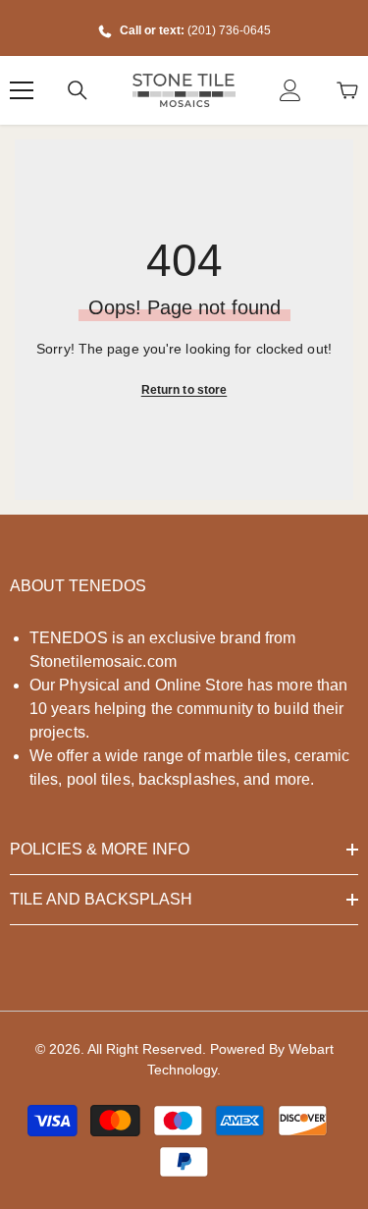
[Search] (77, 90)
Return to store (184, 390)
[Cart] (347, 90)
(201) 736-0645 (229, 30)
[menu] (21, 90)
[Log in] (290, 90)
